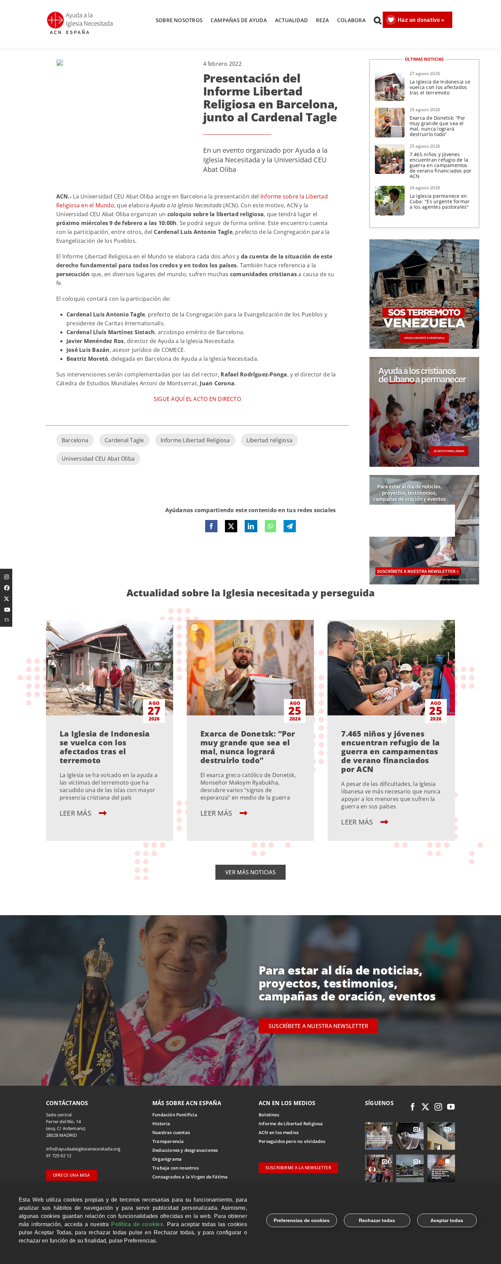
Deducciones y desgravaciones (185, 1150)
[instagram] (438, 1107)
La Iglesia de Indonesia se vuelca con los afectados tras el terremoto (440, 87)
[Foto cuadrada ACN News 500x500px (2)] (424, 242)
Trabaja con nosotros (175, 1168)
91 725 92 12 (58, 1156)
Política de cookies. (138, 1224)
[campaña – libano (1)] (424, 359)
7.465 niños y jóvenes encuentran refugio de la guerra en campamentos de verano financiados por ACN (441, 165)
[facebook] (412, 1107)
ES (6, 619)
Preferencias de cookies (302, 1220)
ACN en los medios (279, 1132)
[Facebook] (211, 526)
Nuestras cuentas (171, 1132)
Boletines (269, 1115)
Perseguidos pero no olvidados (292, 1141)
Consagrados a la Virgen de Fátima (190, 1177)
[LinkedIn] (251, 526)
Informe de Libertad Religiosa (291, 1123)
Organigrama (167, 1159)
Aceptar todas (446, 1220)
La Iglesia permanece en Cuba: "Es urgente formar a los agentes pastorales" (440, 201)
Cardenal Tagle (124, 440)
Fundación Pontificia (174, 1115)
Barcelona (75, 440)
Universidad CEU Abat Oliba (98, 458)
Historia (161, 1123)
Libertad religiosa (269, 440)
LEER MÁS (76, 813)
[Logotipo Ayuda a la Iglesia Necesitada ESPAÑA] (80, 13)
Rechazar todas (377, 1220)
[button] (377, 20)
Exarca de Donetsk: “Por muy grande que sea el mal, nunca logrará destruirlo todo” (438, 126)
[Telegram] (290, 526)
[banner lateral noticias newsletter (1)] (424, 477)
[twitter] (425, 1107)
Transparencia (168, 1141)
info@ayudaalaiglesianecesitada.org (83, 1149)
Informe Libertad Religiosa (195, 440)
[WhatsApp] (270, 526)
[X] (231, 526)
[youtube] (451, 1107)
